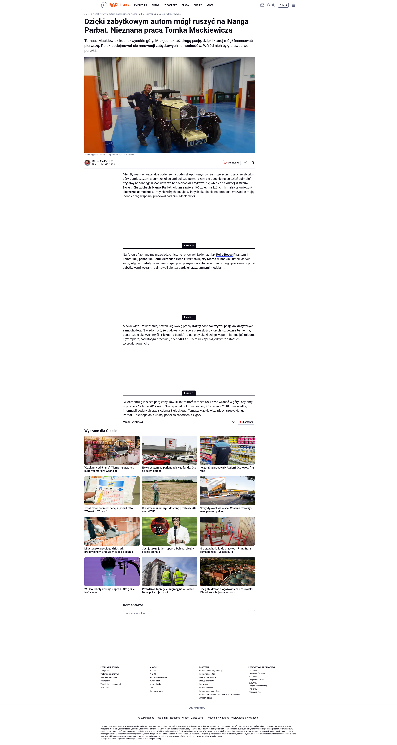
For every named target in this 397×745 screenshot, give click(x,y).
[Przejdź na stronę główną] (104, 7)
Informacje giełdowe (158, 677)
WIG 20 (153, 670)
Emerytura (140, 5)
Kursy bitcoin (155, 684)
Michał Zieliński (100, 161)
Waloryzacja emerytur (109, 674)
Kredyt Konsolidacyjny (257, 686)
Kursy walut (204, 684)
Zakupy (198, 5)
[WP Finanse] (122, 5)
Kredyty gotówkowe (256, 673)
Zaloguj (283, 5)
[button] (271, 5)
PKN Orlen (104, 688)
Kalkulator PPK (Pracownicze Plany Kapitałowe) (219, 694)
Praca (185, 5)
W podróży (171, 5)
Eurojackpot (105, 670)
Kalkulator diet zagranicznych (211, 670)
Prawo (156, 5)
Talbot (127, 259)
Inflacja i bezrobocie (207, 677)
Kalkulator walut (206, 688)
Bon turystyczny (156, 691)
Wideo (210, 5)
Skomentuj (233, 162)
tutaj (159, 739)
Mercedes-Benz (172, 259)
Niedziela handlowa (108, 677)
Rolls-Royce (224, 254)
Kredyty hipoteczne (256, 679)
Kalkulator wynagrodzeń (209, 691)
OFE (151, 688)
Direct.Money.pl (254, 692)
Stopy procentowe (206, 681)
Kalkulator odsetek (207, 674)
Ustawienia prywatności (244, 717)
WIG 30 (153, 674)
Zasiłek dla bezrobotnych (110, 684)
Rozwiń (187, 246)
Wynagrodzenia (205, 698)
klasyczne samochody (138, 192)
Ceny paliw (105, 681)
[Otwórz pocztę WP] (262, 5)
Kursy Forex (155, 681)
